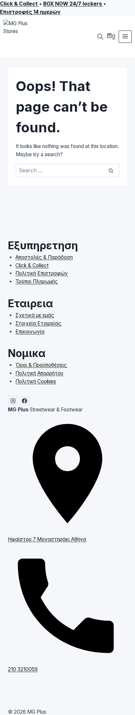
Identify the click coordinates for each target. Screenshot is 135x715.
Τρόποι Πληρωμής (36, 281)
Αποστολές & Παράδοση (44, 257)
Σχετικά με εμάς (34, 315)
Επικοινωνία (30, 332)
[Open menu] (125, 36)
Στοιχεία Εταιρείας (38, 323)
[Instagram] (13, 401)
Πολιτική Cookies (35, 381)
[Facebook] (25, 401)
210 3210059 (23, 669)
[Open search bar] (100, 36)
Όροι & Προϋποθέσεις (41, 365)
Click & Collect (31, 265)
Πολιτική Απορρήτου (39, 373)
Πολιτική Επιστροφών (41, 273)
